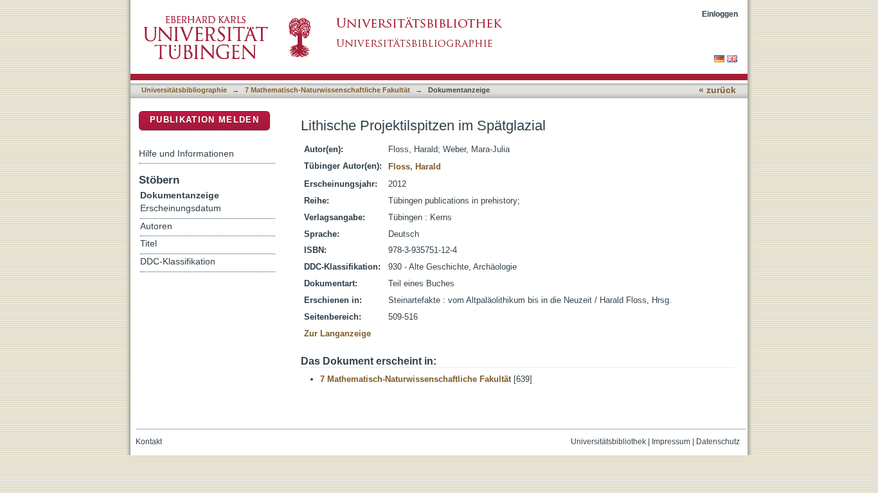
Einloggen (720, 14)
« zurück (717, 90)
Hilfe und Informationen (186, 153)
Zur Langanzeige (337, 333)
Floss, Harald (414, 166)
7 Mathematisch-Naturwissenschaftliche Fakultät (327, 90)
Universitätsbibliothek (608, 441)
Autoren (156, 226)
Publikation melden (204, 120)
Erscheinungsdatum (180, 208)
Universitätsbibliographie (184, 90)
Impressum (671, 441)
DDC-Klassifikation (177, 261)
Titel (148, 243)
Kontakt (149, 441)
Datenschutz (718, 441)
